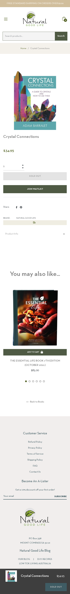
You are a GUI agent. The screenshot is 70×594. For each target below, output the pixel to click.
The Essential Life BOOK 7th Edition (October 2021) (35, 363)
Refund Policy (35, 442)
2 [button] (29, 381)
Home (23, 48)
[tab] (35, 234)
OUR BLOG (24, 559)
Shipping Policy (35, 460)
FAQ (35, 466)
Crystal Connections (35, 576)
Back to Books (37, 402)
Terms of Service (35, 454)
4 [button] (37, 381)
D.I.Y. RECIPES (44, 559)
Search (61, 36)
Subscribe (60, 496)
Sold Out (56, 587)
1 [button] (26, 381)
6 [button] (44, 381)
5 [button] (40, 381)
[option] (35, 334)
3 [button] (33, 381)
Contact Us (35, 472)
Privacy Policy (35, 448)
